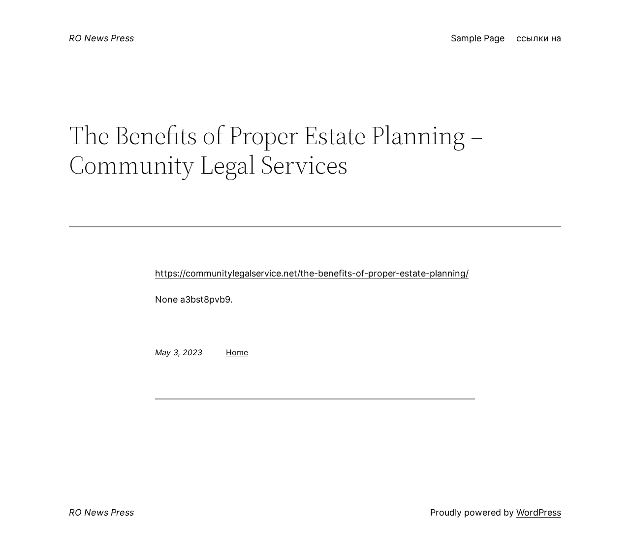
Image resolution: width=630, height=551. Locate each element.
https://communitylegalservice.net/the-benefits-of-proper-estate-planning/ (312, 273)
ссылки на (538, 38)
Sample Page (477, 38)
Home (237, 352)
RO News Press (101, 38)
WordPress (538, 512)
